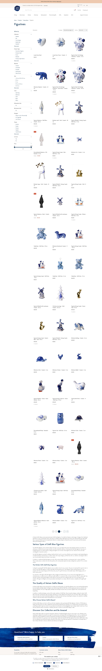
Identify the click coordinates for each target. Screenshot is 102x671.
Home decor (22, 15)
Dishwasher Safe (17, 103)
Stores (71, 652)
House (17, 54)
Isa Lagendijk (18, 117)
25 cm (17, 80)
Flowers (17, 128)
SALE (72, 15)
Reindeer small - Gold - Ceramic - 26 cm (60, 121)
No (16, 105)
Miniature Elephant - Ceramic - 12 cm (41, 87)
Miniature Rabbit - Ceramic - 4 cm (78, 370)
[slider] (14, 147)
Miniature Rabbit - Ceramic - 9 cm (60, 520)
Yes (16, 139)
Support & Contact (84, 15)
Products (20, 20)
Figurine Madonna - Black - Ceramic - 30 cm (79, 461)
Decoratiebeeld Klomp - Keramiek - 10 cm (78, 491)
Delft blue (72, 654)
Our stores (46, 5)
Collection (16, 34)
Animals (17, 124)
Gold (17, 96)
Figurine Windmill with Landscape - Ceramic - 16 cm (60, 215)
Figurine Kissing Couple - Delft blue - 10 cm (79, 247)
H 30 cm (17, 85)
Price (15, 143)
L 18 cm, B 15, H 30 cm (20, 78)
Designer (16, 113)
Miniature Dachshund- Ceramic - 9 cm (60, 247)
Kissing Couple (19, 53)
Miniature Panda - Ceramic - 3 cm (41, 460)
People (17, 126)
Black (17, 98)
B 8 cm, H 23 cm (19, 84)
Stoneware (18, 67)
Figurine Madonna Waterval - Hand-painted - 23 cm (41, 521)
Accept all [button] (47, 666)
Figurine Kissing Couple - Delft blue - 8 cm (41, 277)
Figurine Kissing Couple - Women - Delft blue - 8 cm (78, 215)
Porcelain (17, 69)
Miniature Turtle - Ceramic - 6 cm (41, 370)
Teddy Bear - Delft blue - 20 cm (40, 246)
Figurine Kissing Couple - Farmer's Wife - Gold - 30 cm (41, 339)
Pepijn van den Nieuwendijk (21, 115)
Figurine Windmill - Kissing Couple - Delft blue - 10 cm (60, 339)
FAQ (40, 654)
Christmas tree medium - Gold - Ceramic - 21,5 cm (40, 491)
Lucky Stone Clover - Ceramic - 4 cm (60, 56)
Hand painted (43, 15)
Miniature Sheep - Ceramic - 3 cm (60, 460)
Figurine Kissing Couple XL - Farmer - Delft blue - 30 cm (60, 399)
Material (16, 63)
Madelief (17, 44)
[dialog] (51, 663)
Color (15, 90)
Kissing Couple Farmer (20, 58)
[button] (51, 669)
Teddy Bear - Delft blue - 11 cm (59, 276)
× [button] (100, 656)
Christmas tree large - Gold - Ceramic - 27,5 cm (59, 307)
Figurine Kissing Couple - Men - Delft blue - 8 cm (59, 153)
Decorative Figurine (19, 51)
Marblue (17, 36)
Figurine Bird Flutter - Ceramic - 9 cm (78, 399)
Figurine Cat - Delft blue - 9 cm (78, 520)
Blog (59, 652)
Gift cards (41, 652)
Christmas (36, 15)
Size (15, 76)
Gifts (60, 15)
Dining (15, 15)
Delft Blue (18, 93)
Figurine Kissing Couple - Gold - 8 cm (78, 185)
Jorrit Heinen (18, 119)
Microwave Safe (17, 108)
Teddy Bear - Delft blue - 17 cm (78, 276)
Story (59, 654)
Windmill (17, 56)
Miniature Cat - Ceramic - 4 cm (78, 152)
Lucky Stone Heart (37, 55)
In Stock (16, 136)
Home (15, 20)
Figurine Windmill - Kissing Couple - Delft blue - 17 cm (79, 121)
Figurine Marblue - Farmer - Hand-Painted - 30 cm (41, 399)
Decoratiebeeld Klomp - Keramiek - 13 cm (41, 431)
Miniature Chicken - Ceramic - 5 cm (60, 370)
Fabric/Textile (18, 73)
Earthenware (18, 71)
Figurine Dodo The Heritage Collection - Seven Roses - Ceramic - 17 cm (60, 88)
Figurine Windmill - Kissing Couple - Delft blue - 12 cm (60, 185)
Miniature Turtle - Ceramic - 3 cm (78, 430)
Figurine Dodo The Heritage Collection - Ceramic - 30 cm (77, 87)
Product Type (17, 49)
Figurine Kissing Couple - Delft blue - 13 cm (60, 491)
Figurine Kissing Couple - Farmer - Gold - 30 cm (78, 307)
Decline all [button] (55, 666)
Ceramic (17, 65)
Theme (15, 122)
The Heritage (18, 40)
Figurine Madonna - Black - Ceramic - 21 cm (41, 215)
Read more (59, 1)
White (17, 100)
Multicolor (18, 94)
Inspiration (66, 15)
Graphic (17, 130)
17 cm (17, 82)
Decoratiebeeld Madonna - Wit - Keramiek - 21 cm (41, 153)
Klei (16, 38)
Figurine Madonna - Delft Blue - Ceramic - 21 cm (40, 121)
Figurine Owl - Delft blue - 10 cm (60, 430)
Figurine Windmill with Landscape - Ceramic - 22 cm (41, 307)
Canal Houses (18, 132)
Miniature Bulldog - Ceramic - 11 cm (79, 338)
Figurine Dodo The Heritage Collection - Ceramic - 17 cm (77, 56)
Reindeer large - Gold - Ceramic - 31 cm (41, 185)
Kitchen (29, 15)
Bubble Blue (18, 42)
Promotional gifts (52, 15)
